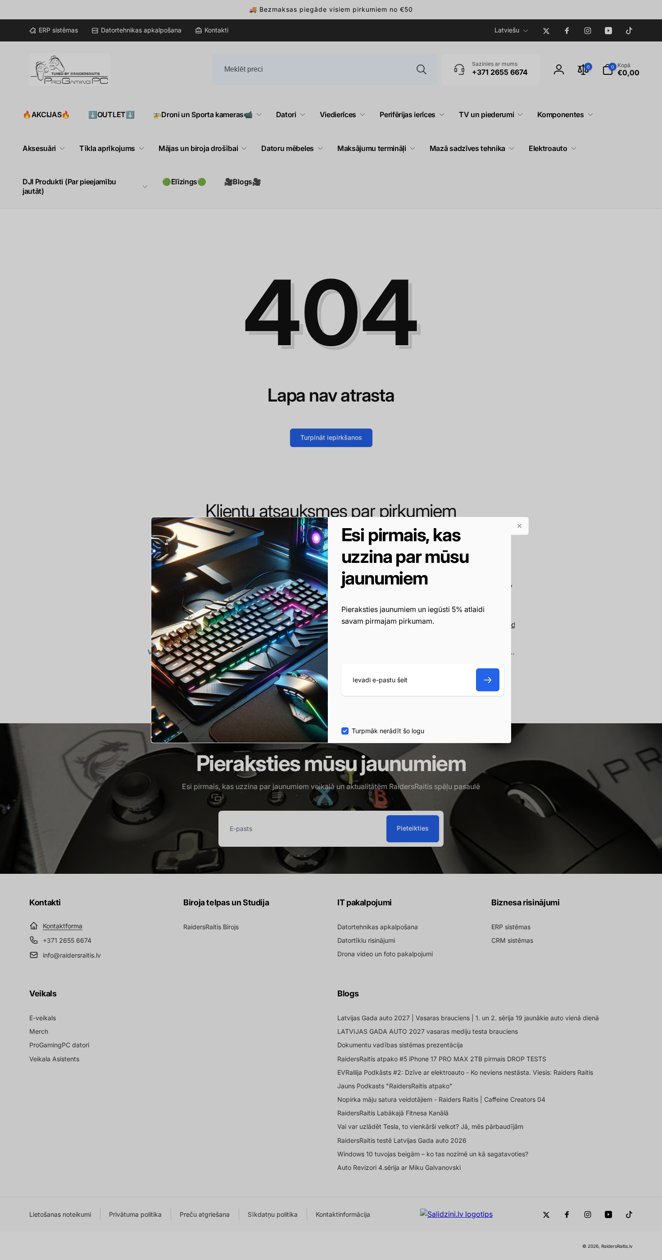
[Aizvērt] (520, 526)
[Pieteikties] (487, 679)
